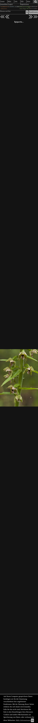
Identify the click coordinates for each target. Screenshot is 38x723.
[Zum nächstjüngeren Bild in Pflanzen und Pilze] (7, 16)
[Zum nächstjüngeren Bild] (2, 16)
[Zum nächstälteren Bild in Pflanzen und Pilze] (30, 16)
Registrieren (24, 4)
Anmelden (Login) (6, 4)
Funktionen (33, 12)
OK (32, 720)
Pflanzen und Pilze (5, 11)
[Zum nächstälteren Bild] (35, 16)
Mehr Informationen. (23, 720)
